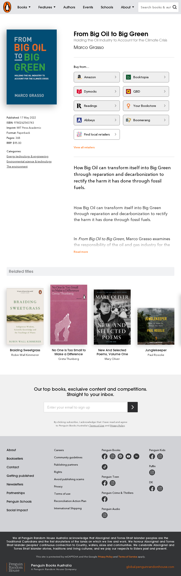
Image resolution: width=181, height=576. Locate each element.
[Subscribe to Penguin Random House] (133, 407)
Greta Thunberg (68, 359)
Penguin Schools (19, 502)
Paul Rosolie (156, 355)
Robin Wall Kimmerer (25, 355)
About (11, 450)
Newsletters (15, 484)
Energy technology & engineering (27, 156)
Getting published (20, 476)
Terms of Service (127, 556)
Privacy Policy (117, 425)
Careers (59, 450)
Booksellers (15, 459)
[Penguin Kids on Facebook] (152, 456)
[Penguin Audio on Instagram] (104, 515)
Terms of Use (96, 425)
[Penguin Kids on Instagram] (160, 456)
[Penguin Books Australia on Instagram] (112, 456)
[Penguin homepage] (7, 7)
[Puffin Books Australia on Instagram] (152, 472)
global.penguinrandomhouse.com (150, 566)
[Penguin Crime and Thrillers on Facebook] (104, 499)
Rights (58, 472)
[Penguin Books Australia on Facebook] (104, 456)
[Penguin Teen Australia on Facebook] (104, 483)
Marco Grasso (89, 47)
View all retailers (84, 147)
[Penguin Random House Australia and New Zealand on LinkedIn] (136, 456)
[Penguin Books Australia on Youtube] (128, 456)
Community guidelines (68, 457)
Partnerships (16, 493)
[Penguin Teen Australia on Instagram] (112, 483)
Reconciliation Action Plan (70, 501)
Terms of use (62, 494)
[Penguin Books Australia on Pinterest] (120, 456)
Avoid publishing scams (69, 479)
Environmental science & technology (29, 161)
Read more (81, 251)
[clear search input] (175, 7)
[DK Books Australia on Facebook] (152, 488)
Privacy (58, 486)
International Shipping (68, 508)
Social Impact (17, 510)
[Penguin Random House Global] (19, 566)
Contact (13, 467)
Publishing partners (66, 464)
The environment (17, 166)
